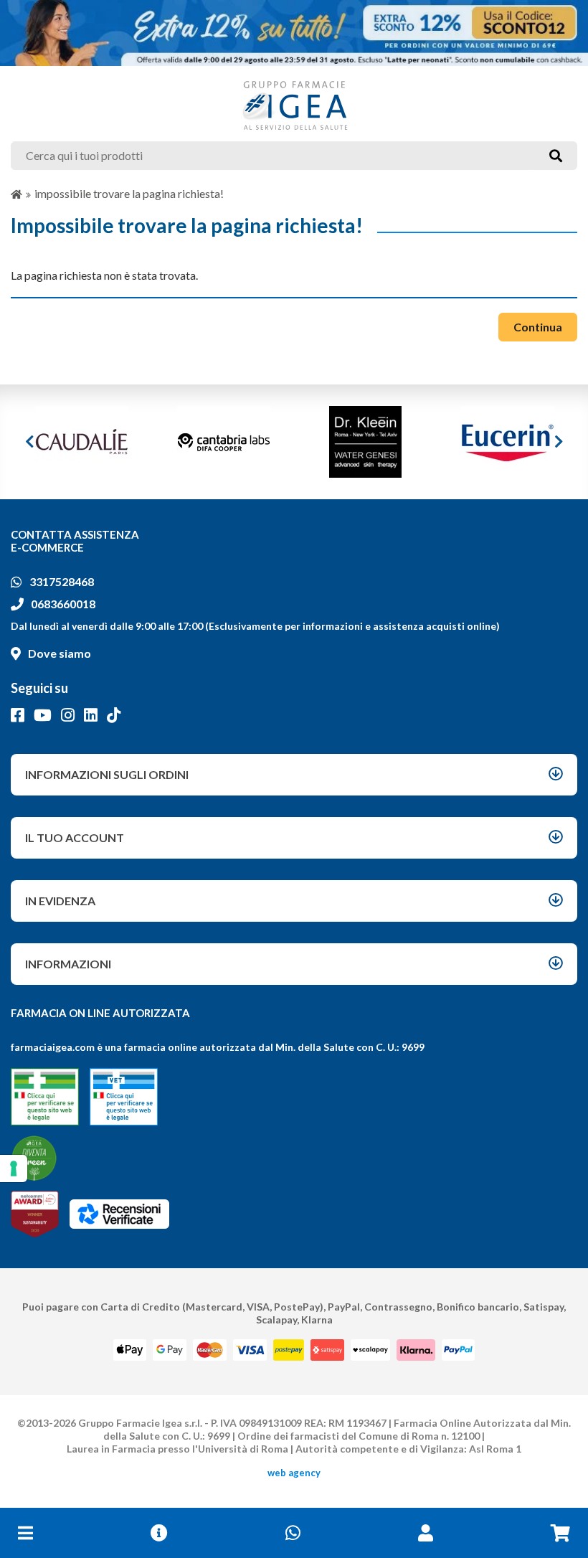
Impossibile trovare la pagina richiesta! (129, 193)
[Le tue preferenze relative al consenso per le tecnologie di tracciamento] (13, 1168)
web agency (294, 1472)
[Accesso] (425, 1533)
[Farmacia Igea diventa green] (34, 1158)
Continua (537, 327)
